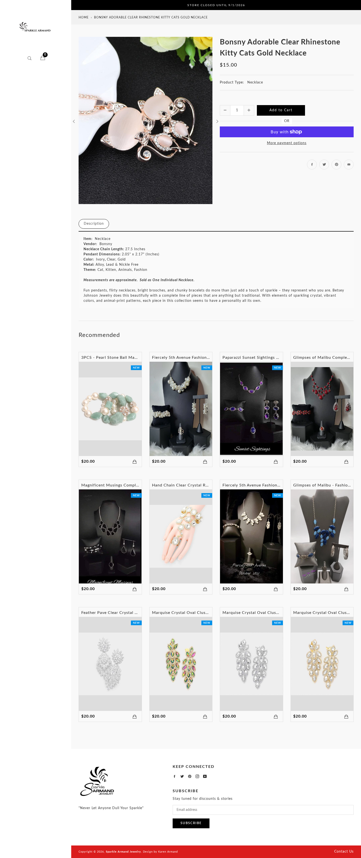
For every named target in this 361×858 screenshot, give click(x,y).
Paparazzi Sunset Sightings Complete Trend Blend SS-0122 (279, 358)
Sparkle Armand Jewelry (123, 851)
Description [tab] (94, 223)
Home (84, 17)
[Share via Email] (349, 164)
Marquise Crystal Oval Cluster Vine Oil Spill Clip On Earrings (211, 613)
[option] (145, 120)
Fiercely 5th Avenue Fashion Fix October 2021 (267, 485)
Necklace (255, 82)
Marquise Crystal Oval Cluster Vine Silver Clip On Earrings (279, 613)
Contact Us (344, 851)
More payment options (286, 143)
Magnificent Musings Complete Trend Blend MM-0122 (134, 485)
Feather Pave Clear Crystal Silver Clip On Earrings (130, 613)
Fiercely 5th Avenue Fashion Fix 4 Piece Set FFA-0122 (204, 358)
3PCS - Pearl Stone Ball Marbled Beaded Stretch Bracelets (138, 358)
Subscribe (191, 823)
